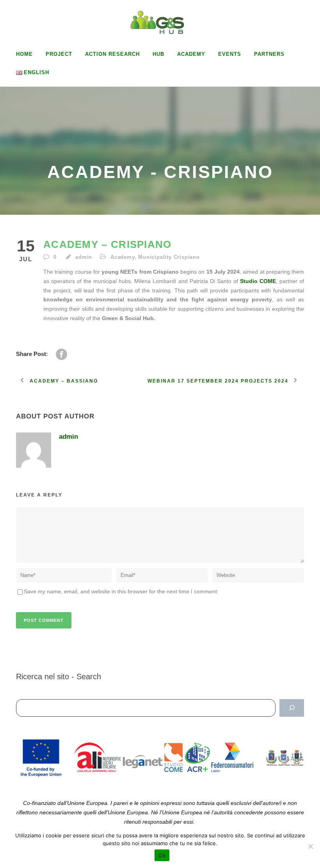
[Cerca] (291, 708)
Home (24, 54)
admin (83, 257)
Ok (161, 855)
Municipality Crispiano (169, 257)
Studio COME (258, 281)
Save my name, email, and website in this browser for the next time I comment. (121, 591)
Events (229, 54)
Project (59, 54)
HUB (158, 54)
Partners (269, 54)
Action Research (112, 54)
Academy (191, 54)
